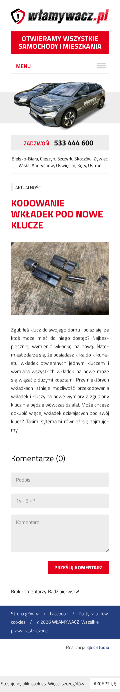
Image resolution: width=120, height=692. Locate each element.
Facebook (59, 613)
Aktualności (28, 187)
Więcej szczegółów (66, 683)
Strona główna (25, 613)
